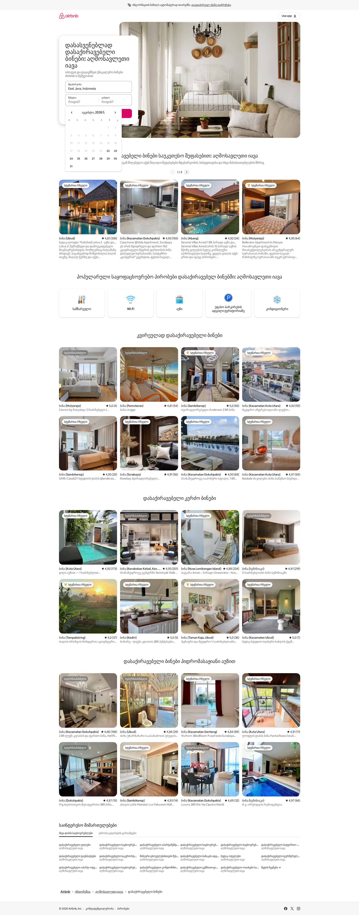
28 (100, 158)
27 (93, 158)
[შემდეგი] (187, 172)
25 (78, 158)
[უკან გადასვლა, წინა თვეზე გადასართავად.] (72, 112)
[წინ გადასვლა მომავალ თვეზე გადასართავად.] (115, 112)
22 (108, 151)
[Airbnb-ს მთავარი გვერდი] (68, 16)
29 (108, 158)
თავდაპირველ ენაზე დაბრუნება (211, 5)
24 (71, 158)
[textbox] (82, 101)
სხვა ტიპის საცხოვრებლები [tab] (76, 833)
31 (71, 166)
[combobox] (98, 88)
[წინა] (173, 172)
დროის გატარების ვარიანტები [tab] (117, 833)
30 (115, 158)
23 (115, 151)
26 (85, 158)
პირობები (123, 908)
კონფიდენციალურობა (100, 908)
